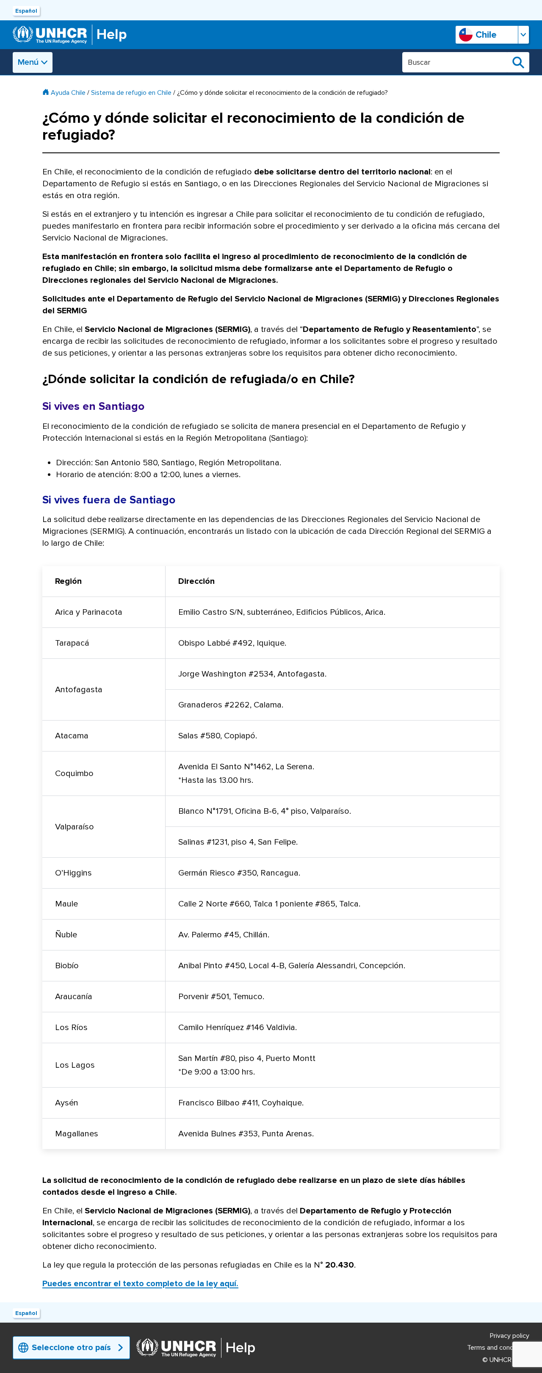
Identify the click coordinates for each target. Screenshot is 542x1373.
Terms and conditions (498, 1347)
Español (26, 10)
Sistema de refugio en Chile (131, 92)
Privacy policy (509, 1336)
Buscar (518, 62)
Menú (28, 62)
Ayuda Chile (68, 92)
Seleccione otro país (71, 1348)
